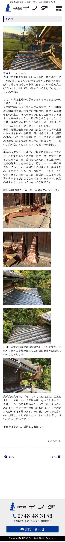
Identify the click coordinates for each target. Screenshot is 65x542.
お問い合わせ (34, 529)
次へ (54, 457)
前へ (10, 457)
